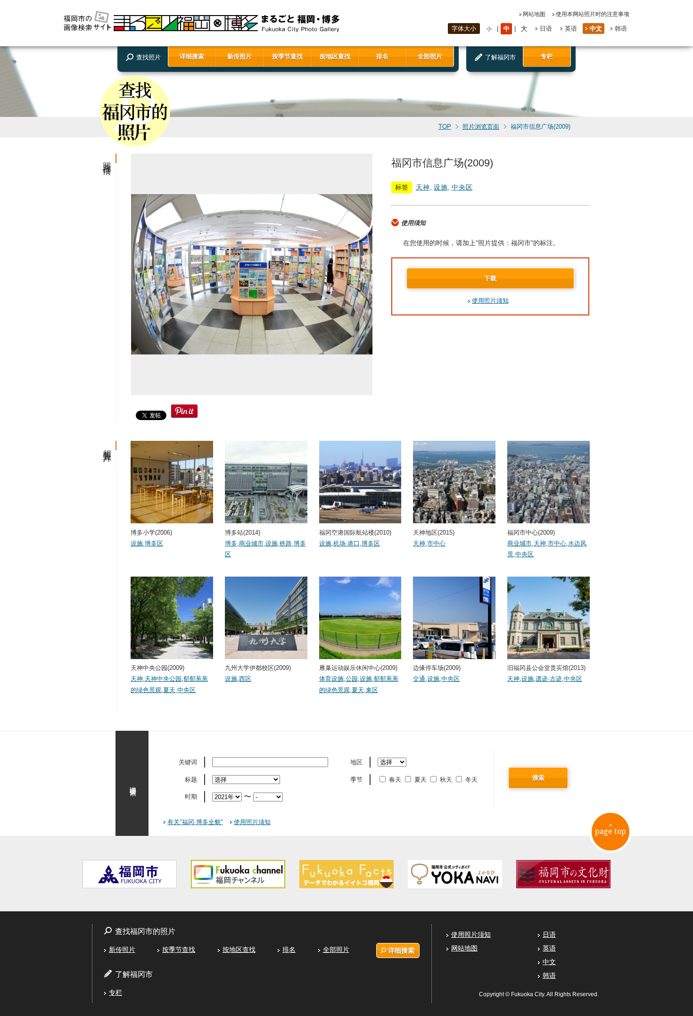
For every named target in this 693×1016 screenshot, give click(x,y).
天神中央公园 (163, 678)
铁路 (286, 543)
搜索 (538, 777)
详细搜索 (192, 56)
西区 (245, 678)
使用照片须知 (490, 300)
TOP (444, 127)
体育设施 (331, 678)
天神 (423, 187)
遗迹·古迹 (549, 678)
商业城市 (251, 543)
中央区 (462, 187)
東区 (372, 690)
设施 (441, 187)
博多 (231, 543)
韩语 (621, 28)
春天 (395, 779)
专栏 (547, 56)
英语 (571, 28)
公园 (352, 678)
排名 (382, 56)
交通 (419, 678)
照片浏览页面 (480, 127)
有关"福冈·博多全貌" (195, 822)
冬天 (471, 779)
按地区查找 (335, 56)
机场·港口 (346, 543)
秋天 (446, 779)
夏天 (169, 690)
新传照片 (239, 56)
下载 (490, 278)
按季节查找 (287, 56)
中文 (596, 28)
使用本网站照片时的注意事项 (592, 14)
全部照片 (430, 56)
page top (610, 831)
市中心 (436, 543)
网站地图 (534, 14)
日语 (546, 28)
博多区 (154, 543)
